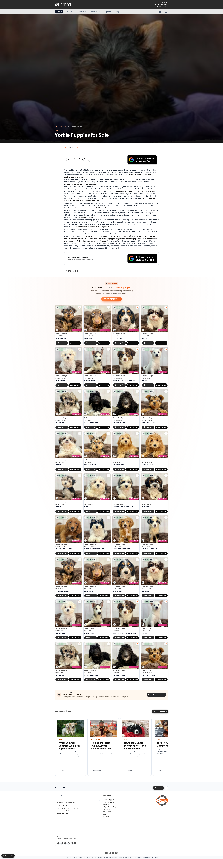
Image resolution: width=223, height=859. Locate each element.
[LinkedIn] (75, 843)
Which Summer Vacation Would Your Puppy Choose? (70, 745)
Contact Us (106, 809)
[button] (61, 307)
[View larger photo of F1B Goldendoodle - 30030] (137, 391)
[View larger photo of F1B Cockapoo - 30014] (166, 433)
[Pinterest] (68, 843)
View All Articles (160, 711)
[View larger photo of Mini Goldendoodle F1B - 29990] (79, 517)
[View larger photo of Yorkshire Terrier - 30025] (108, 433)
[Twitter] (72, 843)
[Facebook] (58, 843)
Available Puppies (108, 800)
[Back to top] (166, 788)
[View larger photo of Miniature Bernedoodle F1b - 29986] (137, 475)
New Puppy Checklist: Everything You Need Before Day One (135, 745)
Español (106, 816)
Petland (98, 739)
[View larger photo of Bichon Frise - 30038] (79, 349)
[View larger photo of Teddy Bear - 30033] (79, 391)
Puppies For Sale (70, 12)
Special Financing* (108, 802)
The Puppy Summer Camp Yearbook (167, 744)
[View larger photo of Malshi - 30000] (108, 475)
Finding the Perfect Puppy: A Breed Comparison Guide (101, 745)
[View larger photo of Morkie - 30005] (79, 475)
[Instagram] (61, 843)
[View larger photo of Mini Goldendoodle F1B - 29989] (137, 517)
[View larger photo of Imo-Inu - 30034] (166, 349)
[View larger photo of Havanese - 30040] (166, 307)
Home (56, 127)
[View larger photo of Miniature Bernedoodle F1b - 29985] (108, 517)
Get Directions (63, 814)
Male (59, 336)
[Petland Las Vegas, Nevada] (63, 5)
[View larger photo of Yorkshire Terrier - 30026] (166, 391)
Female (60, 378)
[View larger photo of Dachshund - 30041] (137, 307)
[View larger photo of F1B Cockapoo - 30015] (137, 433)
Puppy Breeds (109, 12)
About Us (106, 804)
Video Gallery (82, 12)
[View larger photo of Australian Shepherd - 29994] (166, 517)
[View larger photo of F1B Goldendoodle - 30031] (108, 391)
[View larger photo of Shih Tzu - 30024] (79, 433)
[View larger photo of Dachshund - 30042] (108, 307)
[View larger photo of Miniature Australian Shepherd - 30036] (137, 349)
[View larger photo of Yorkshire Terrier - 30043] (79, 307)
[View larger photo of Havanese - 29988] (166, 475)
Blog (117, 12)
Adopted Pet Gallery (96, 12)
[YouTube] (65, 843)
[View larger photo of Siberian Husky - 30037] (108, 349)
